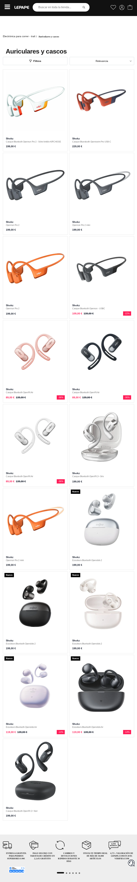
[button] (7, 7)
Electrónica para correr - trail (19, 36)
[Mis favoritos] (113, 7)
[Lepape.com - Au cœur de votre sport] (22, 7)
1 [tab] (60, 872)
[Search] (84, 7)
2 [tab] (66, 873)
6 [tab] (79, 873)
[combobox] (57, 7)
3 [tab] (69, 873)
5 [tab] (76, 873)
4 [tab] (73, 873)
